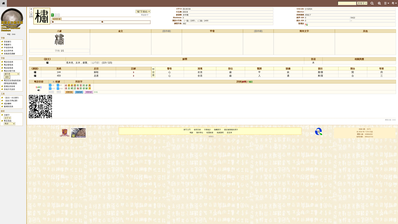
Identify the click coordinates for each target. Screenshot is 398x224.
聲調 (14, 83)
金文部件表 (8, 51)
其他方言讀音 (9, 89)
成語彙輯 (7, 104)
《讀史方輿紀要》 (11, 101)
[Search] (372, 3)
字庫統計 (207, 130)
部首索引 (7, 42)
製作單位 (199, 132)
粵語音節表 (8, 62)
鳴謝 (191, 132)
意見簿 (229, 132)
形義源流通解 (9, 54)
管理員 (211, 137)
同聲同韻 (69, 92)
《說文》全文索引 (11, 98)
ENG (13, 34)
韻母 (10, 83)
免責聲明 (220, 132)
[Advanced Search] (379, 3)
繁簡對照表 (8, 106)
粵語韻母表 (8, 68)
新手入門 (187, 130)
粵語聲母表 (8, 65)
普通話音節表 (9, 86)
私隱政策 (209, 132)
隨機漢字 (217, 130)
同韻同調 (79, 92)
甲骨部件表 (8, 48)
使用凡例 (197, 130)
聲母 (6, 83)
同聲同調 (89, 92)
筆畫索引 (7, 45)
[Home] (3, 3)
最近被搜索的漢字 (231, 130)
